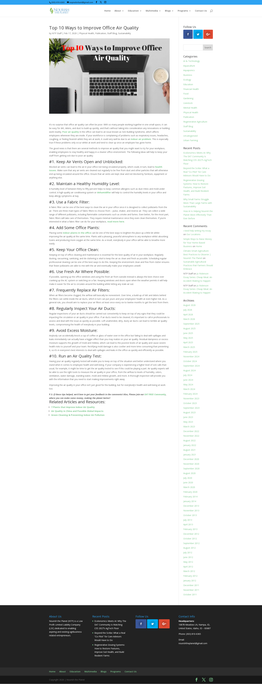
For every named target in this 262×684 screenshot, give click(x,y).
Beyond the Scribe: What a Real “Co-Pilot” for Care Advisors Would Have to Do (196, 172)
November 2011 (191, 589)
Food (185, 93)
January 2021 (189, 454)
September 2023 (191, 407)
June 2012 (188, 557)
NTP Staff (57, 33)
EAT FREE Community (155, 394)
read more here (115, 221)
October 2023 (190, 403)
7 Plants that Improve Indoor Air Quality (73, 407)
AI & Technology (191, 61)
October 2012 (190, 538)
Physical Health (86, 33)
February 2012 (190, 575)
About (117, 11)
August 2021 (189, 449)
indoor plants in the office (77, 232)
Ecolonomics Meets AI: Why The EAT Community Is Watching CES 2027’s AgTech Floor (110, 625)
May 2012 (188, 561)
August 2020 (189, 473)
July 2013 (187, 519)
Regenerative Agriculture (195, 121)
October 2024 (190, 361)
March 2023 (189, 426)
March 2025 (189, 347)
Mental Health (190, 107)
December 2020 (191, 459)
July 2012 (187, 552)
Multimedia (152, 11)
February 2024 (190, 393)
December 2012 (191, 533)
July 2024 (187, 375)
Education (133, 11)
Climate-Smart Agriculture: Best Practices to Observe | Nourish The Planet (197, 254)
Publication (100, 33)
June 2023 (188, 417)
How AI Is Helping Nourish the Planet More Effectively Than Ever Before (198, 215)
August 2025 (189, 328)
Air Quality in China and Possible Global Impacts (77, 411)
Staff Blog (112, 33)
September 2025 (191, 323)
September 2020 (191, 468)
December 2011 (191, 585)
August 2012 (189, 547)
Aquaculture (189, 65)
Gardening (188, 98)
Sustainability (124, 33)
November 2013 (191, 510)
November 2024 (191, 356)
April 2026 (188, 314)
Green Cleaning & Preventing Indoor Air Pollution (77, 415)
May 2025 (188, 337)
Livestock (188, 103)
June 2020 (188, 482)
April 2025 (188, 342)
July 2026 (187, 309)
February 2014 (190, 496)
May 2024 (188, 384)
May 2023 (188, 421)
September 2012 (191, 543)
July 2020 (187, 477)
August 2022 (189, 440)
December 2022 (191, 431)
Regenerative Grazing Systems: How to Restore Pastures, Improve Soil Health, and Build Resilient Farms (196, 187)
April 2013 (188, 524)
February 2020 (190, 491)
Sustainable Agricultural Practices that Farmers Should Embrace (198, 265)
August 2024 (189, 370)
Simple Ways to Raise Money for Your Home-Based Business (197, 243)
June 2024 (188, 379)
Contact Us (201, 11)
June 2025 (188, 333)
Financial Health (191, 89)
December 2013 (191, 505)
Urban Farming (190, 140)
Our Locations (193, 234)
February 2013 (190, 529)
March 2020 (189, 487)
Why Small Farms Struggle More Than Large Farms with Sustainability (197, 203)
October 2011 (190, 594)
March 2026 (189, 319)
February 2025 (190, 351)
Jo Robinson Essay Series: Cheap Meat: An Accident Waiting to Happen (197, 277)
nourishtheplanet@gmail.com (193, 643)
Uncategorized (190, 135)
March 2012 (189, 571)
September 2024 (191, 365)
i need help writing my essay (197, 230)
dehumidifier (104, 192)
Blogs (168, 11)
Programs (183, 11)
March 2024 (189, 389)
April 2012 (188, 566)
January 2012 (189, 580)
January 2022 (189, 445)
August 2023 (189, 412)
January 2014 (189, 501)
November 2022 (191, 435)
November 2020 (191, 463)
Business (187, 75)
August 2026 (189, 305)
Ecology (187, 79)
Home (107, 11)
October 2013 (190, 515)
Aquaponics (189, 70)
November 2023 (191, 398)
